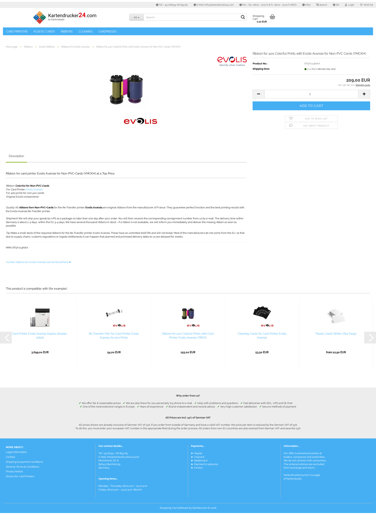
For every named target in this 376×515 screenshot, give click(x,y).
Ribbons (67, 31)
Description (16, 156)
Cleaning (85, 31)
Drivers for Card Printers (20, 476)
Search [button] (323, 5)
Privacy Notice (14, 471)
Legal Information (16, 452)
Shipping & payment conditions (24, 461)
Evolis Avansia (33, 189)
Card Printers (17, 31)
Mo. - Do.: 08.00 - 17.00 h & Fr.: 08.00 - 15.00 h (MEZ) (269, 5)
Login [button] (350, 5)
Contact (10, 456)
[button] (336, 5)
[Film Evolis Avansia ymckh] (126, 95)
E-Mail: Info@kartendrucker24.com (215, 5)
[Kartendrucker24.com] (64, 17)
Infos (308, 5)
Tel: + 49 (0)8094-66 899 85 (173, 5)
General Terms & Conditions (22, 466)
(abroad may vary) (326, 69)
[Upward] (365, 509)
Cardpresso (107, 31)
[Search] (243, 17)
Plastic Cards (44, 31)
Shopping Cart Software (174, 507)
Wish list (367, 5)
